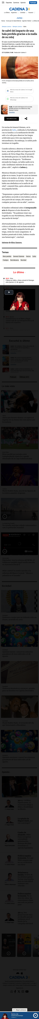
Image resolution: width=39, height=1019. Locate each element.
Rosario (30, 12)
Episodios (12, 112)
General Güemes (18, 256)
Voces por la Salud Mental (13, 21)
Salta (14, 130)
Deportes (9, 3)
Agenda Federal (26, 21)
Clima (11, 278)
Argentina (14, 12)
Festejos (5, 260)
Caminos (16, 3)
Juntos (20, 18)
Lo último (19, 272)
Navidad (23, 260)
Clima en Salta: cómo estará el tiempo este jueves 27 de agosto (20, 281)
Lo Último (7, 12)
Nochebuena (14, 260)
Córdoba (22, 12)
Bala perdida (7, 256)
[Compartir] (26, 118)
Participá (33, 3)
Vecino (28, 256)
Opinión (23, 3)
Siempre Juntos (6, 26)
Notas (3, 21)
